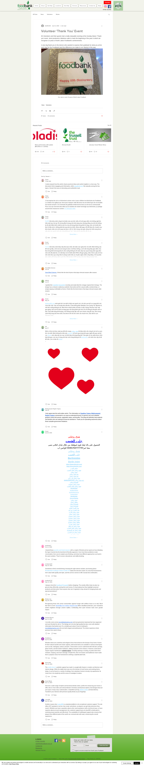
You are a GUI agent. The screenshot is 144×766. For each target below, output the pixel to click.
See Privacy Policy (14, 764)
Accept (137, 763)
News (42, 14)
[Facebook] (109, 6)
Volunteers (49, 14)
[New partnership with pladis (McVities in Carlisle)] (45, 135)
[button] (109, 14)
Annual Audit (66, 145)
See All (109, 125)
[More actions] (102, 26)
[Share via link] (54, 111)
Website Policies (41, 750)
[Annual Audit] (72, 135)
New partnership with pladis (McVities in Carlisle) (44, 145)
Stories (58, 14)
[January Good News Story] (99, 135)
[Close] (142, 763)
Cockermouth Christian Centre (77, 758)
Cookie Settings (127, 763)
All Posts (35, 14)
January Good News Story (97, 145)
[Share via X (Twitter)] (46, 111)
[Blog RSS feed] (63, 740)
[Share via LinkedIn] (50, 111)
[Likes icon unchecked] (46, 191)
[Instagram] (105, 6)
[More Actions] (102, 180)
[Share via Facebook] (42, 111)
